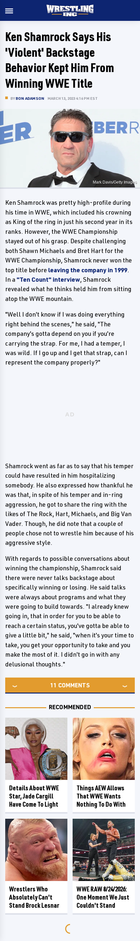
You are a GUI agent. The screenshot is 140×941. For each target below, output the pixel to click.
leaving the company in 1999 (87, 270)
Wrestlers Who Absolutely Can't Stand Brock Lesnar (34, 897)
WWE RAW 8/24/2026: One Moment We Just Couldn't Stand (103, 897)
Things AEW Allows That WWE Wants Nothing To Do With (101, 796)
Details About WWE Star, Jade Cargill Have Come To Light (34, 796)
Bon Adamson (30, 98)
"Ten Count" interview (48, 279)
